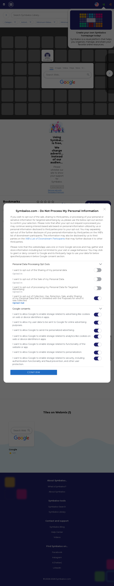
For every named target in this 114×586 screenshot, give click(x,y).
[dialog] (57, 293)
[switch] (98, 270)
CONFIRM (33, 372)
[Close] (104, 209)
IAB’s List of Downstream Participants (45, 238)
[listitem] (57, 264)
